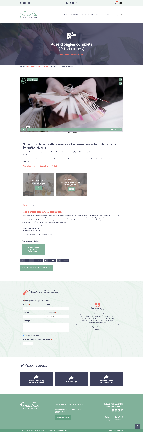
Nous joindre (106, 15)
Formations (74, 15)
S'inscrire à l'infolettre (32, 336)
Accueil (65, 15)
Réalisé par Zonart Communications (57, 430)
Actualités (94, 15)
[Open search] (117, 15)
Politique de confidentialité (115, 430)
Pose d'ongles (65, 54)
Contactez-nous (63, 418)
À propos (85, 15)
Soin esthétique (77, 54)
